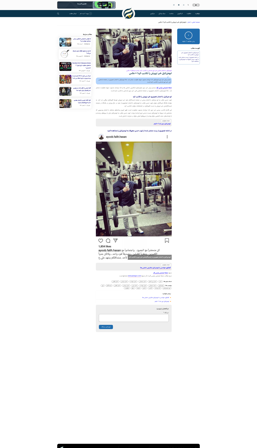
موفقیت (197, 14)
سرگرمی (152, 14)
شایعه (138, 288)
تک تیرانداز (157, 288)
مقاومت (127, 288)
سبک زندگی (162, 14)
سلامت (171, 14)
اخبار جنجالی (142, 281)
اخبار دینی (134, 285)
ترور (103, 285)
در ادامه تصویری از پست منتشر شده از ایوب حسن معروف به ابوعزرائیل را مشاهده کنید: (189, 59)
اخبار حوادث (133, 281)
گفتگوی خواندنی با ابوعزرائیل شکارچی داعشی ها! (155, 268)
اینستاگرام (109, 285)
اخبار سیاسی (124, 281)
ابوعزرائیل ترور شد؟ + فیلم (162, 124)
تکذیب (150, 288)
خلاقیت (189, 14)
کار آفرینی (180, 14)
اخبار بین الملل (152, 281)
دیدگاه (166, 313)
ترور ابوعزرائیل (166, 288)
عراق (133, 288)
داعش (144, 288)
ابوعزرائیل (161, 285)
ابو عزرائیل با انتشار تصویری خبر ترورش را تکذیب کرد (190, 54)
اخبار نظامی (115, 281)
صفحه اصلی (196, 22)
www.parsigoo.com (134, 276)
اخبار (189, 22)
